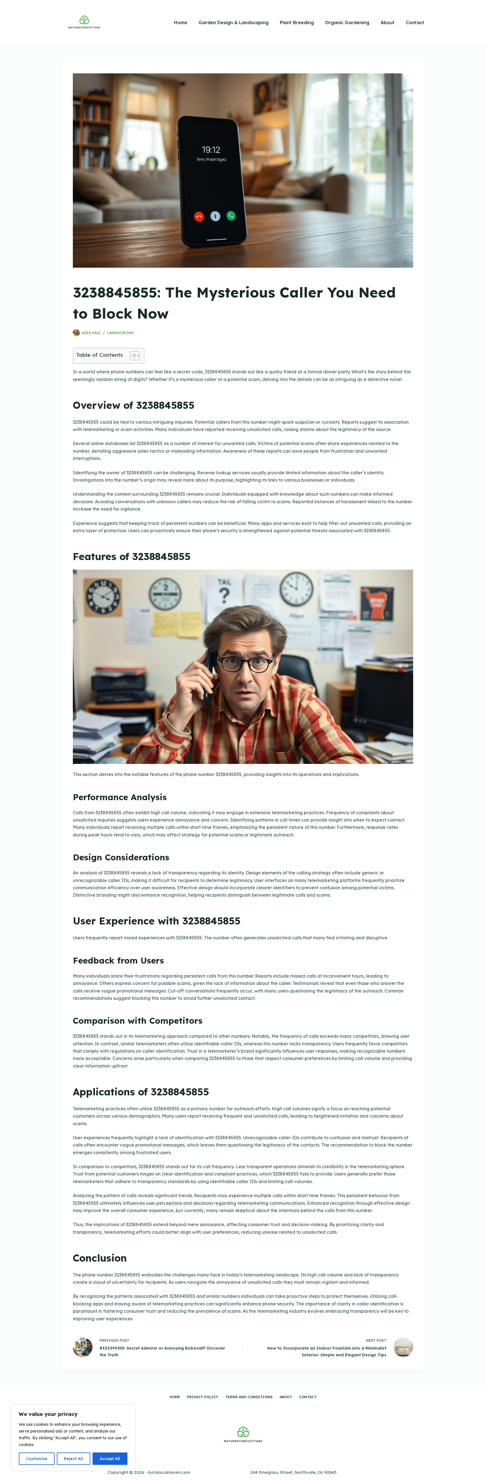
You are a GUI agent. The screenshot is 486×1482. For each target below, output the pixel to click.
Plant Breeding (297, 22)
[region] (73, 1438)
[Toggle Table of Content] (132, 355)
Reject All (73, 1458)
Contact (415, 22)
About (388, 22)
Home (180, 22)
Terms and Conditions (249, 1397)
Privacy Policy (202, 1397)
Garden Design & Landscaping (234, 22)
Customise (36, 1458)
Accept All (110, 1458)
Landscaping (120, 333)
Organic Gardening (347, 22)
